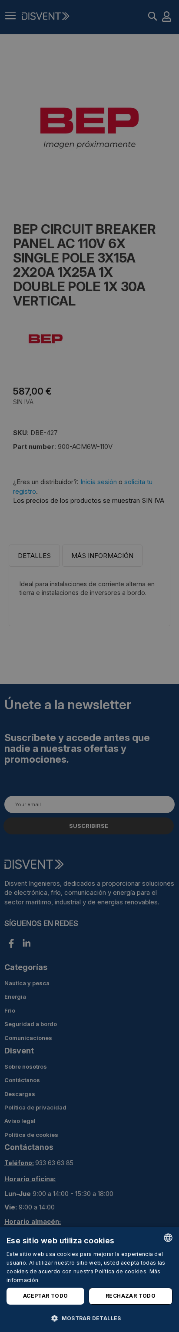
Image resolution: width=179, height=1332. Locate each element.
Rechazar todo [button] (131, 1295)
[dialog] (89, 1279)
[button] (89, 1318)
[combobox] (168, 1237)
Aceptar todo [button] (45, 1295)
